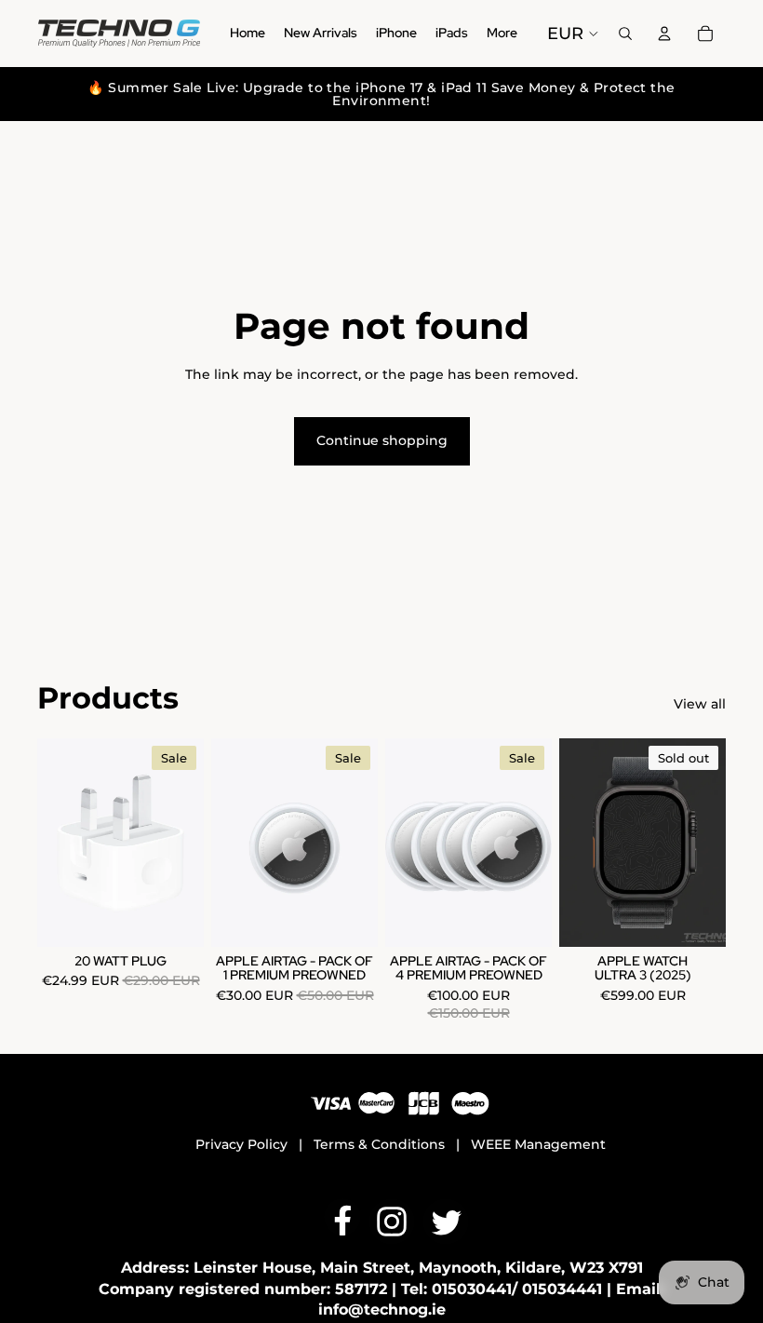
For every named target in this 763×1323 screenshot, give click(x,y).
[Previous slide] (573, 842)
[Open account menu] (664, 33)
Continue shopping (382, 440)
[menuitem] (502, 33)
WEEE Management (538, 1144)
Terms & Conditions (379, 1144)
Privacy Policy (241, 1144)
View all (700, 703)
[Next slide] (711, 842)
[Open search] (625, 33)
